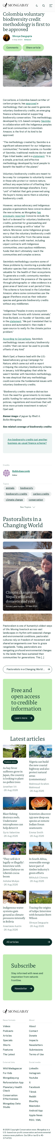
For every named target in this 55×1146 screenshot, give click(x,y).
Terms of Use (36, 1054)
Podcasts (8, 1031)
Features (8, 1049)
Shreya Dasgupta (22, 36)
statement (39, 156)
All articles (12, 942)
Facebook (34, 1087)
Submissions (36, 1049)
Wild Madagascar (12, 1068)
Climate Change (14, 499)
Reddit (32, 1096)
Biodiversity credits (16, 494)
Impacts (33, 1040)
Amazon (27, 40)
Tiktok (32, 1092)
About (32, 1026)
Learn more (21, 718)
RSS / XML (35, 1120)
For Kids (7, 1073)
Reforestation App (13, 1082)
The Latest (9, 1054)
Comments (12, 47)
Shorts (6, 1045)
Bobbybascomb (21, 471)
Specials (7, 1040)
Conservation (36, 499)
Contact (33, 1031)
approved (31, 103)
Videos (6, 1026)
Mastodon (34, 1106)
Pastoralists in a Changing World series (28, 669)
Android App (36, 1110)
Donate (33, 1035)
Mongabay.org (11, 1077)
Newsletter (21, 988)
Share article (33, 47)
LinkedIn (33, 1068)
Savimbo (46, 121)
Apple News (35, 1115)
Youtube (33, 1077)
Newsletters (36, 1045)
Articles (7, 1035)
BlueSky (33, 1101)
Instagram (34, 1073)
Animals (10, 488)
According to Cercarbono (17, 339)
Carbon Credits (41, 494)
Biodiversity (26, 488)
